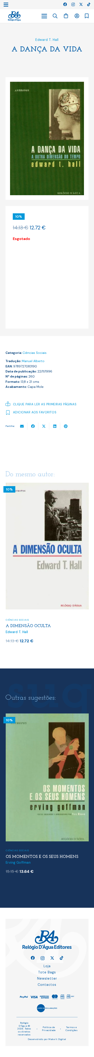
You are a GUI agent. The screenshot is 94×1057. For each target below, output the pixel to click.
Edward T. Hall (47, 40)
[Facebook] (65, 4)
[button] (55, 16)
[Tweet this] (43, 426)
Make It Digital (57, 1039)
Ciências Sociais (35, 353)
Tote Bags (47, 972)
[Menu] (44, 16)
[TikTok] (88, 4)
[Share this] (32, 426)
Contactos (47, 985)
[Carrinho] (66, 16)
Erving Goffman (18, 862)
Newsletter (47, 978)
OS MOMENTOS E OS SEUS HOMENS (42, 857)
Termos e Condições (71, 1029)
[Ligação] (14, 16)
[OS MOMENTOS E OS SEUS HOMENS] (47, 716)
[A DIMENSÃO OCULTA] (47, 485)
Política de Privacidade (49, 1029)
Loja (47, 966)
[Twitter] (81, 4)
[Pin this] (65, 426)
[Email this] (21, 426)
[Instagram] (73, 5)
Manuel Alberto (33, 361)
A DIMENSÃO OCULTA (28, 626)
